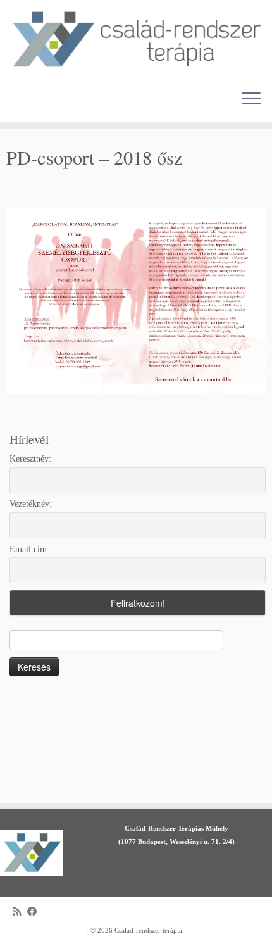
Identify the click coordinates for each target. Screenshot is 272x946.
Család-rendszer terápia (148, 930)
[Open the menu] (251, 99)
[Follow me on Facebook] (35, 911)
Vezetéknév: (30, 503)
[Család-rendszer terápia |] (136, 39)
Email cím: (29, 549)
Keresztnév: (30, 459)
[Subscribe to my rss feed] (20, 911)
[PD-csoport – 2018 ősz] (136, 300)
